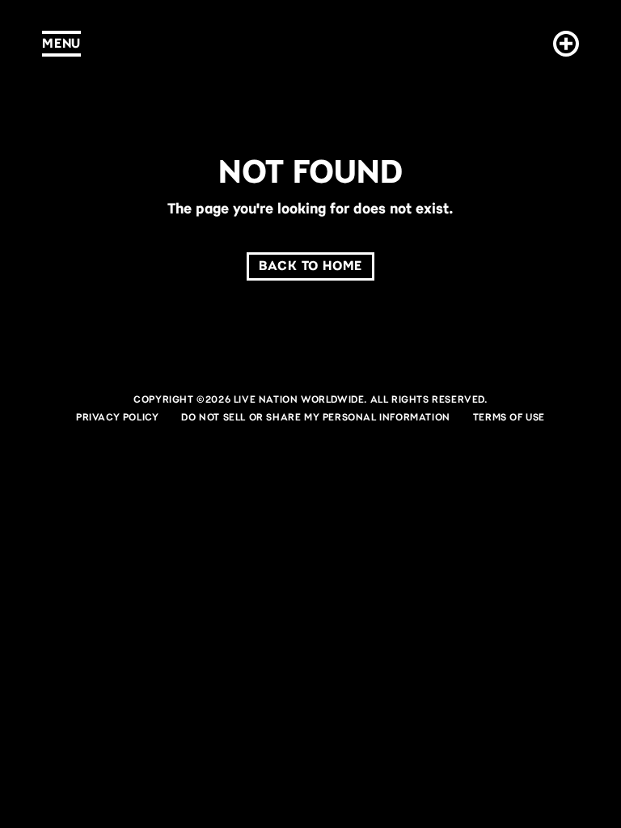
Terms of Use (509, 417)
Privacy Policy (117, 417)
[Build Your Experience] (562, 44)
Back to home (311, 265)
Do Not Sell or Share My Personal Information (315, 417)
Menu (61, 43)
